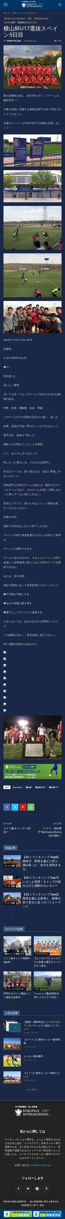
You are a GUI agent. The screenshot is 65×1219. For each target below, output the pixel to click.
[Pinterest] (22, 807)
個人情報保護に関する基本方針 (44, 1201)
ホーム (6, 13)
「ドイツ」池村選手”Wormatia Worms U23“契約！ (50, 832)
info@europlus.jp (41, 1165)
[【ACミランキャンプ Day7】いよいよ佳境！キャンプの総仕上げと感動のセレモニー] (12, 882)
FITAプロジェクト (41, 18)
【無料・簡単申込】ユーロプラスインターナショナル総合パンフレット (42, 1025)
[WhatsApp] (30, 807)
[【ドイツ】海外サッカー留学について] (12, 1077)
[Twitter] (14, 807)
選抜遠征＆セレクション (27, 22)
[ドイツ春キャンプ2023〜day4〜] (17, 945)
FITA (29, 18)
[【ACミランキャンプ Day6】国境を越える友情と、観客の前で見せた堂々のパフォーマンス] (12, 898)
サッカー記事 (10, 22)
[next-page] (11, 915)
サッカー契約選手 (33, 1056)
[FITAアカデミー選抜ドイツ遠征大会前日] (17, 981)
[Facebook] (6, 807)
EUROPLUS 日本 (14, 40)
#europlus (17, 787)
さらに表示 (31, 1089)
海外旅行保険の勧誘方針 (14, 1201)
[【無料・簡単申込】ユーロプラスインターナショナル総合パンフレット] (12, 1026)
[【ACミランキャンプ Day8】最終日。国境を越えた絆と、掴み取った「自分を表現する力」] (12, 861)
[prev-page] (5, 915)
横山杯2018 (40, 787)
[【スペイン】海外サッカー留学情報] (12, 1044)
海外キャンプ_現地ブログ (14, 954)
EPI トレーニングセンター (25, 13)
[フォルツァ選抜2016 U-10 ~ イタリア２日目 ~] (48, 981)
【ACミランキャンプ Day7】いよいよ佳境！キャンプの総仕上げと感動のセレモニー (42, 881)
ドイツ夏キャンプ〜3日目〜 (17, 830)
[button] (5, 4)
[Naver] (37, 1188)
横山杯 (29, 787)
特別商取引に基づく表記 (32, 1205)
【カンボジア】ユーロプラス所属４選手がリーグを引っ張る (47, 962)
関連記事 (10, 848)
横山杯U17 (53, 787)
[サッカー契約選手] (12, 1061)
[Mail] (27, 1188)
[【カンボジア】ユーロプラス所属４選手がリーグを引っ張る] (48, 945)
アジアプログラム (42, 954)
